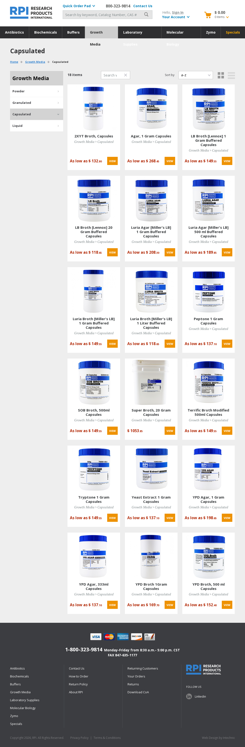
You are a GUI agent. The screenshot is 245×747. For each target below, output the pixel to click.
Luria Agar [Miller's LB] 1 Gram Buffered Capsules (151, 231)
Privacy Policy (79, 738)
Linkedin (200, 696)
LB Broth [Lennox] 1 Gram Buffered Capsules (208, 140)
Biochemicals (45, 32)
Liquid (17, 126)
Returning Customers (143, 668)
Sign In (178, 12)
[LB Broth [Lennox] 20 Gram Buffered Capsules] (94, 199)
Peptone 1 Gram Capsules (208, 320)
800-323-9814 (118, 6)
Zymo (211, 32)
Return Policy (78, 684)
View (112, 161)
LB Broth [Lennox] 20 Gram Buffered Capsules (93, 231)
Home (14, 62)
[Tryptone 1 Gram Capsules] (94, 469)
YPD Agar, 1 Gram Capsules (208, 499)
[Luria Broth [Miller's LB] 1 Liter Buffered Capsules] (151, 290)
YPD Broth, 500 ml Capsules (208, 586)
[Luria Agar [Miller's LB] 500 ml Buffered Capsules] (208, 199)
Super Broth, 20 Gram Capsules (151, 412)
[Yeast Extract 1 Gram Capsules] (151, 469)
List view (231, 75)
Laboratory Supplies (132, 34)
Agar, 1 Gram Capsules (151, 136)
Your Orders (136, 676)
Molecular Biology (175, 34)
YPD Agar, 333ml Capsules (93, 586)
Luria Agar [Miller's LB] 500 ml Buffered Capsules (208, 231)
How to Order (78, 676)
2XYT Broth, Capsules (93, 136)
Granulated (21, 102)
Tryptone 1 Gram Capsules (93, 499)
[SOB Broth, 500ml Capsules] (94, 382)
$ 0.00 (220, 12)
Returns (133, 684)
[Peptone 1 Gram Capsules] (208, 290)
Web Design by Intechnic (218, 738)
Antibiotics (14, 32)
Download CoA (138, 692)
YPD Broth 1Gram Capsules (151, 586)
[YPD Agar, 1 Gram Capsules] (208, 469)
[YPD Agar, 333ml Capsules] (94, 556)
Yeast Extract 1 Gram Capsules (151, 499)
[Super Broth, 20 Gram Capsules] (151, 382)
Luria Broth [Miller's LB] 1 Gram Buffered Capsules (94, 323)
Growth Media (96, 34)
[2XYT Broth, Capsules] (94, 108)
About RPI (76, 692)
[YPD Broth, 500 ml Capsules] (208, 556)
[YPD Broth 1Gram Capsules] (151, 556)
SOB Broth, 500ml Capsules (94, 412)
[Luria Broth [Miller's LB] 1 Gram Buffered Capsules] (93, 290)
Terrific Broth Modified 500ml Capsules (208, 412)
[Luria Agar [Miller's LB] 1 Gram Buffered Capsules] (151, 199)
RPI (31, 13)
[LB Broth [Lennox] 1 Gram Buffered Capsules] (208, 108)
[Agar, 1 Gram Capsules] (151, 108)
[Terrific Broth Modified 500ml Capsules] (208, 382)
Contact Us (142, 6)
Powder (18, 91)
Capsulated (21, 114)
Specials (233, 32)
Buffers (73, 32)
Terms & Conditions (107, 738)
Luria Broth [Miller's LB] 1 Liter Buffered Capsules (151, 323)
